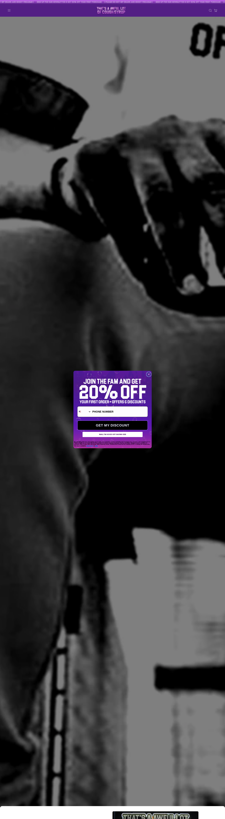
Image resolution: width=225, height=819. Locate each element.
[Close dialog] (148, 374)
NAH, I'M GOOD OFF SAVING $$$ (112, 434)
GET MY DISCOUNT (112, 425)
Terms (96, 446)
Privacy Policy (90, 446)
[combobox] (84, 411)
